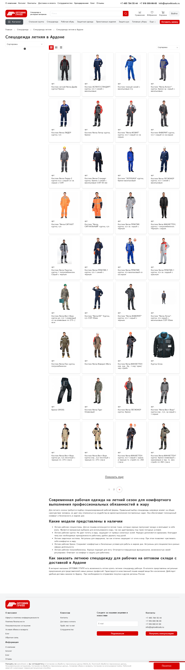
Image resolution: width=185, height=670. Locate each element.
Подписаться (117, 633)
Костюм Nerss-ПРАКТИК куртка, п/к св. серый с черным (128, 226)
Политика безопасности (15, 621)
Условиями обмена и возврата (80, 666)
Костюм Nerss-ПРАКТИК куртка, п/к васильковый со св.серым (130, 272)
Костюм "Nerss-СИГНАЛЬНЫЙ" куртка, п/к (97, 225)
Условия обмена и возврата (16, 629)
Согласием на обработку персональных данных (50, 666)
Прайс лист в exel (67, 625)
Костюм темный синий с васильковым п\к (129, 88)
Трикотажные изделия (106, 21)
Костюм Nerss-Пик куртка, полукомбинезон (63, 365)
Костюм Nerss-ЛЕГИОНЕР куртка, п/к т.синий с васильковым (162, 180)
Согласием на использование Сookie (108, 666)
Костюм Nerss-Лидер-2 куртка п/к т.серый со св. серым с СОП (62, 180)
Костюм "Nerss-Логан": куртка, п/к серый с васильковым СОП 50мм (162, 318)
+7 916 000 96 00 (153, 621)
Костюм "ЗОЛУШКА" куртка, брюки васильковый (131, 179)
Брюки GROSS (57, 409)
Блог (92, 3)
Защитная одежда (85, 21)
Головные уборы (139, 21)
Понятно (166, 666)
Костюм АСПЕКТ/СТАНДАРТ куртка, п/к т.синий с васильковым (97, 89)
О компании (10, 3)
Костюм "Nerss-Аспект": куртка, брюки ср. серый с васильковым (163, 89)
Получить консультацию (161, 633)
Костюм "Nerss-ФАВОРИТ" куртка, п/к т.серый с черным (130, 318)
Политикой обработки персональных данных (109, 664)
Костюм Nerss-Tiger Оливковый (93, 410)
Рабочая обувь (67, 21)
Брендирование (81, 3)
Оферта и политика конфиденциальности (22, 618)
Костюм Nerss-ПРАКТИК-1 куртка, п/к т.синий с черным (96, 272)
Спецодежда (52, 21)
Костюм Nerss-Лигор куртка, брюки (97, 133)
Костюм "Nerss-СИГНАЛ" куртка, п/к (62, 225)
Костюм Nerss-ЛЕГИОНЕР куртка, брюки (129, 410)
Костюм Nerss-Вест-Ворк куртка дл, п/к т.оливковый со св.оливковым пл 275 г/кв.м (63, 319)
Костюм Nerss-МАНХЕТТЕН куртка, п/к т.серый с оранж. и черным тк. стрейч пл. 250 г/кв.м (131, 458)
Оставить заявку (169, 22)
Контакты (31, 3)
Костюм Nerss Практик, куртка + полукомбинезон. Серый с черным (63, 272)
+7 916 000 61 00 (153, 624)
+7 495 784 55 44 (129, 3)
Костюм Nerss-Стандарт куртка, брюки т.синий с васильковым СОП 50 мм (96, 180)
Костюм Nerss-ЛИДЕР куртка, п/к (61, 133)
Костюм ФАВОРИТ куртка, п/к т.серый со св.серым (163, 133)
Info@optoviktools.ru (169, 3)
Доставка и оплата (47, 3)
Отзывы (100, 3)
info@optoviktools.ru (155, 627)
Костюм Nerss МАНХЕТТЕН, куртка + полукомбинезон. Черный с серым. (163, 226)
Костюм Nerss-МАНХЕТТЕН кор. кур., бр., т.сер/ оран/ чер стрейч (130, 366)
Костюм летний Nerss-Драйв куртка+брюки (64, 88)
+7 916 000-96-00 (148, 3)
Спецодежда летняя (42, 29)
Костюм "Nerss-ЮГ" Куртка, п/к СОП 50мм (97, 317)
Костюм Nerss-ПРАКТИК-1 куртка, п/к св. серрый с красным (162, 272)
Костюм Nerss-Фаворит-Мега (98, 364)
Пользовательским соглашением (17, 666)
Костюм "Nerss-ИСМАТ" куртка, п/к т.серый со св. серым (129, 134)
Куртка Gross (156, 364)
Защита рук (124, 21)
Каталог (22, 3)
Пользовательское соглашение (17, 625)
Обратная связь (11, 637)
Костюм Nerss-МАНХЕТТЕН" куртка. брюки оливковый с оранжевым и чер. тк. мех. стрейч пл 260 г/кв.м (163, 458)
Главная (8, 29)
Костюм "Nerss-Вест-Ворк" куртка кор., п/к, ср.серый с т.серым (163, 412)
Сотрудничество (65, 3)
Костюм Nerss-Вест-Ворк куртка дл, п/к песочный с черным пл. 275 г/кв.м (63, 457)
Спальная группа (36, 21)
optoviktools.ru (22, 664)
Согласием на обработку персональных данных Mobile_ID (68, 664)
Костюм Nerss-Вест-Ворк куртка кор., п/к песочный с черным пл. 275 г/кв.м (97, 457)
